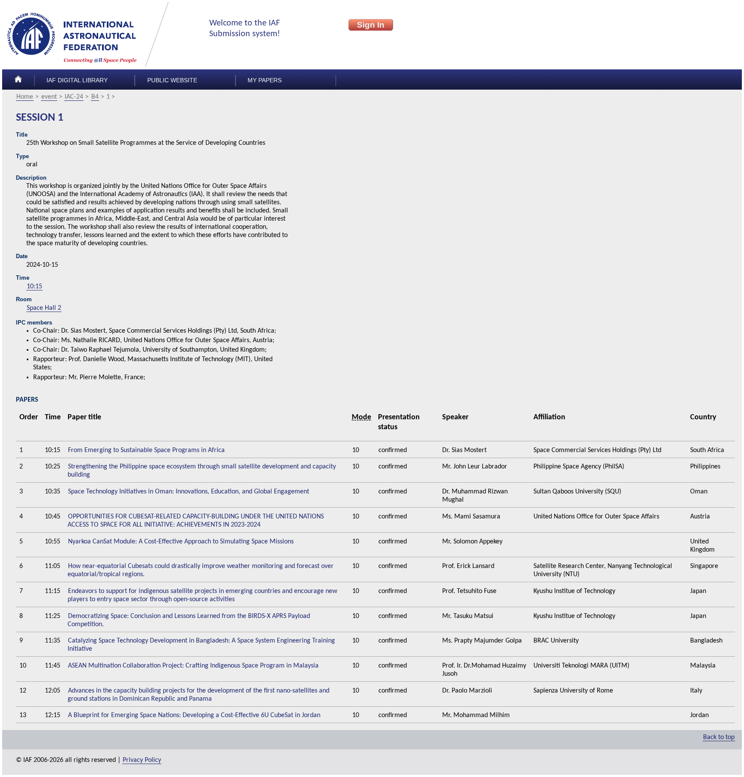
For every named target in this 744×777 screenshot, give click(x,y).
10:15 (34, 286)
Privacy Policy (142, 760)
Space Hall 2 (44, 308)
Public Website (172, 80)
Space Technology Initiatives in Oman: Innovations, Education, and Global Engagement (188, 491)
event (49, 97)
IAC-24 (74, 97)
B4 (95, 97)
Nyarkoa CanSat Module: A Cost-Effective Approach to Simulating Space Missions (181, 541)
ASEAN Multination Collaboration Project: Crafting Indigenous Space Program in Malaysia (193, 665)
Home (24, 97)
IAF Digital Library (77, 80)
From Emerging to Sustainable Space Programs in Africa (146, 450)
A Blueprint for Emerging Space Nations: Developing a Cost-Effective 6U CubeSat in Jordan (194, 715)
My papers (265, 80)
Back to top (719, 737)
